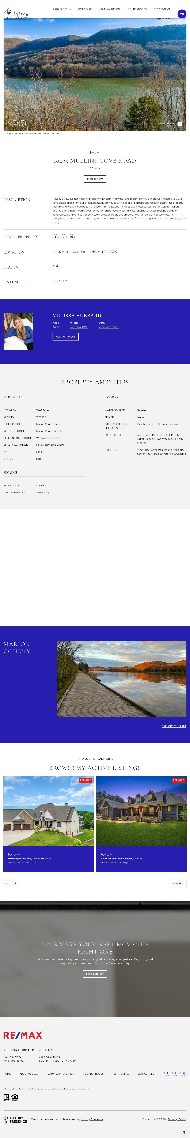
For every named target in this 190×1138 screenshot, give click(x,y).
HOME (7, 1074)
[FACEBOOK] (167, 1073)
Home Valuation (109, 9)
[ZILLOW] (183, 1073)
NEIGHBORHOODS (93, 1074)
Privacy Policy (177, 1119)
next (22, 123)
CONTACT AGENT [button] (65, 336)
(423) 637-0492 (162, 18)
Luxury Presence (92, 1119)
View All (177, 883)
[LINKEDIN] (175, 1073)
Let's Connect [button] (95, 974)
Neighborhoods (136, 9)
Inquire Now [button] (95, 179)
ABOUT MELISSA (29, 1074)
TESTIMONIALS (121, 1074)
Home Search (84, 9)
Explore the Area (174, 726)
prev (14, 123)
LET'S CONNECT (146, 1074)
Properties (60, 9)
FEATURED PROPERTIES (60, 1074)
